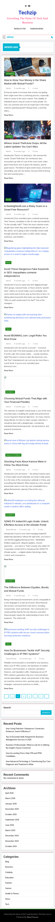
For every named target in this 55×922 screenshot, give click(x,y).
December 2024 (12, 835)
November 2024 (12, 841)
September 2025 (12, 820)
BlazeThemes (32, 917)
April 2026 (9, 793)
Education (9, 877)
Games (9, 137)
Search (7, 707)
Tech (8, 329)
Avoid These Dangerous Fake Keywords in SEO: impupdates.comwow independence (26, 272)
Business (10, 74)
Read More (8, 115)
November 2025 (12, 809)
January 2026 (11, 804)
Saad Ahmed (11, 529)
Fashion (8, 883)
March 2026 (10, 798)
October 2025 (11, 814)
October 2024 (11, 846)
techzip (27, 13)
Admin (8, 88)
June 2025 (9, 825)
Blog (8, 200)
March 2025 (10, 830)
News (7, 899)
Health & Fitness (13, 455)
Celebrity (9, 872)
